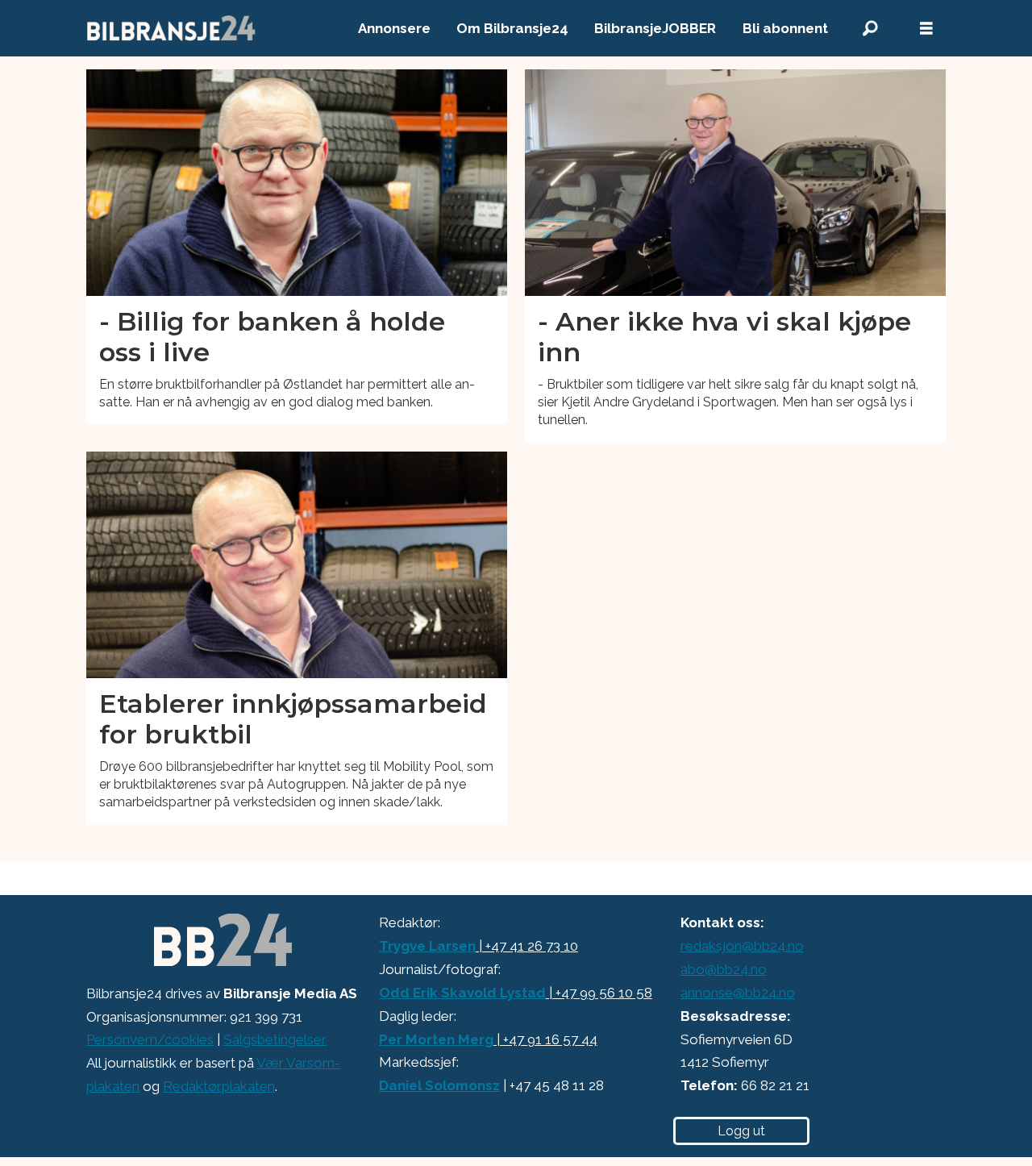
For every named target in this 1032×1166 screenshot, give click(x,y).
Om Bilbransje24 (512, 28)
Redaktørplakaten (219, 1086)
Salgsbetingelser (275, 1039)
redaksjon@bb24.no (742, 946)
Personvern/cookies (150, 1039)
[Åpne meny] (926, 28)
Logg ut (741, 1131)
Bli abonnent (785, 28)
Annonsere (394, 28)
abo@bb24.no (723, 969)
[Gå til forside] (171, 28)
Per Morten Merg (436, 1039)
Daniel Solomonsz (439, 1085)
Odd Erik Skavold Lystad (462, 993)
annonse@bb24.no (737, 993)
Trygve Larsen (427, 946)
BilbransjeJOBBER (655, 28)
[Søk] (870, 29)
